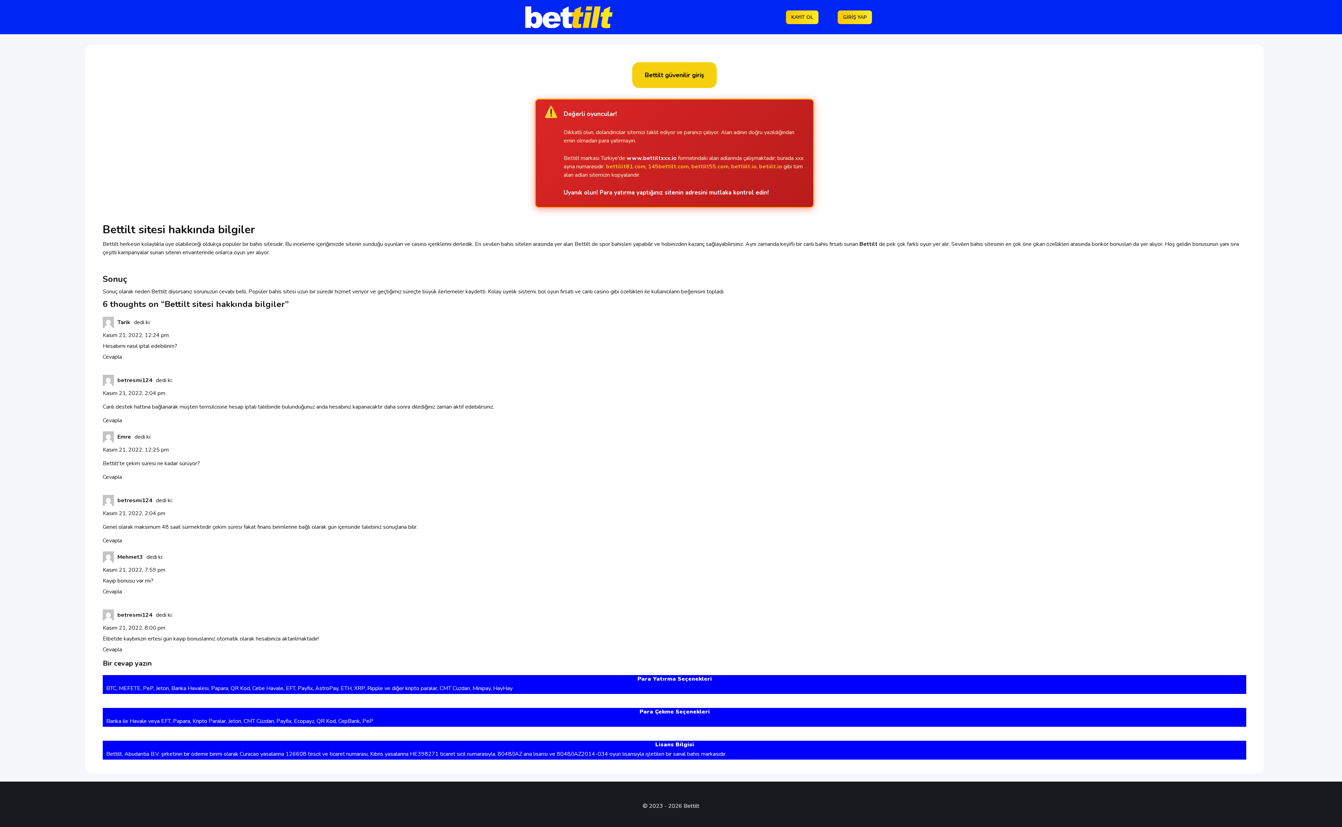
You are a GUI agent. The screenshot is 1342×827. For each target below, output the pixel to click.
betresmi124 (134, 380)
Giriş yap (855, 17)
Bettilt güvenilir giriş (674, 75)
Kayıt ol (802, 17)
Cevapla (112, 357)
